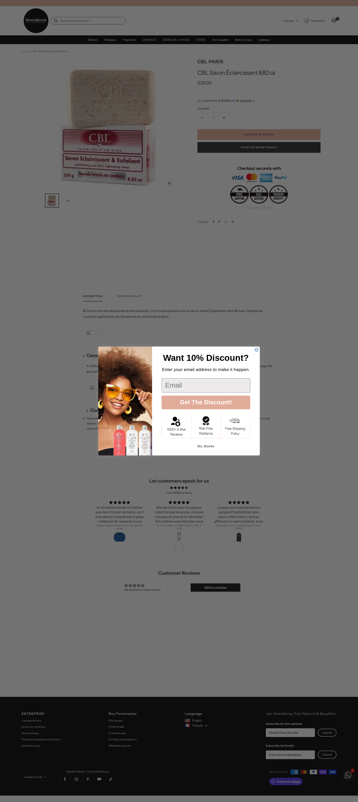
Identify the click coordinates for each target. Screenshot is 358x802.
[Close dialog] (256, 349)
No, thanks (205, 446)
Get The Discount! (206, 402)
